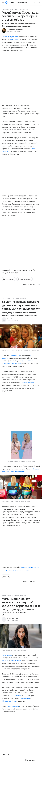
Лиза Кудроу (15, 355)
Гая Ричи (5, 661)
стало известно (13, 706)
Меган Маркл (7, 655)
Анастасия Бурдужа (15, 30)
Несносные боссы (9, 701)
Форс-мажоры (16, 695)
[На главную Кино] (11, 2)
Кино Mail (25, 9)
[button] (21, 336)
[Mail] (6, 2)
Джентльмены (15, 661)
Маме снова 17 (14, 39)
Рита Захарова (13, 319)
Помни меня (25, 698)
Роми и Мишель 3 (28, 382)
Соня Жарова (12, 618)
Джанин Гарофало (18, 472)
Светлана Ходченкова (10, 37)
